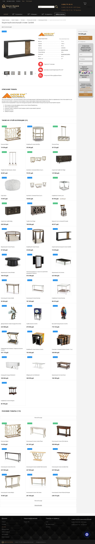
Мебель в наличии (60, 14)
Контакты (18, 1)
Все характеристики (64, 38)
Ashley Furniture (64, 50)
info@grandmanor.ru (41, 542)
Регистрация (29, 1)
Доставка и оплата (11, 1)
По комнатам (18, 14)
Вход (23, 1)
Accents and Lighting (65, 54)
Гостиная (23, 20)
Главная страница (5, 20)
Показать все (38, 505)
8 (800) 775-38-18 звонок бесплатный (24, 542)
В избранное (82, 41)
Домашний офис (5, 529)
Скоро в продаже (5, 537)
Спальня (3, 521)
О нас (4, 1)
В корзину (86, 38)
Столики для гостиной (31, 20)
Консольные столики (42, 20)
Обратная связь (8, 542)
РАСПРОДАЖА (5, 534)
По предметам (48, 14)
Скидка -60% (26, 521)
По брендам (33, 14)
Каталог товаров (15, 20)
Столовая (4, 524)
